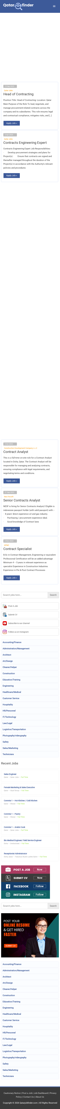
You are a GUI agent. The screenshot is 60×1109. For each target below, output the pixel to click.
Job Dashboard (41, 1093)
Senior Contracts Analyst (21, 500)
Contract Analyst (15, 452)
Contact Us (28, 1097)
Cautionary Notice (12, 1093)
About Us (39, 1097)
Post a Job (27, 1093)
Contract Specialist (17, 549)
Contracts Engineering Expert (25, 143)
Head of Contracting (18, 94)
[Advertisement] (30, 51)
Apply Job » (11, 122)
